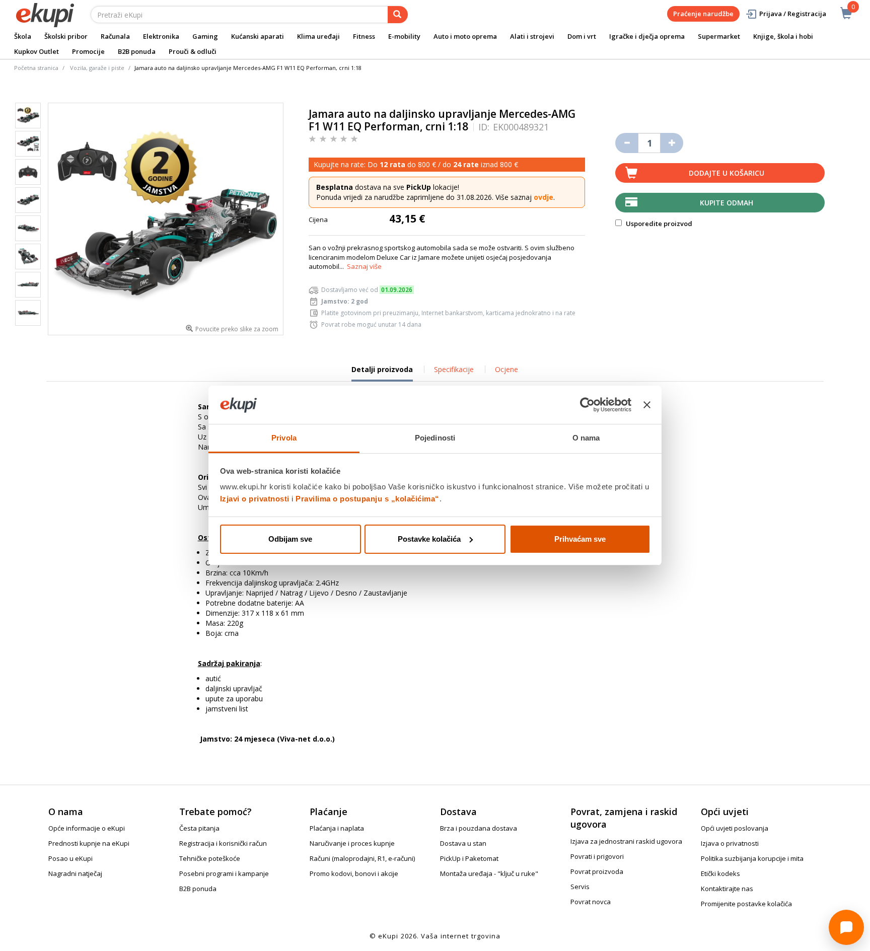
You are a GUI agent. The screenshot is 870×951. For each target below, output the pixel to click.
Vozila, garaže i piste (97, 67)
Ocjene (506, 369)
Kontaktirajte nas (727, 888)
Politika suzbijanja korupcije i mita (752, 858)
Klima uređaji (318, 36)
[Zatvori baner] (646, 404)
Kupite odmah (726, 202)
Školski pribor (66, 36)
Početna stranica (36, 67)
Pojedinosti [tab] (435, 437)
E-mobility (404, 36)
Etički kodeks (720, 873)
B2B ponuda (137, 51)
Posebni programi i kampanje (224, 873)
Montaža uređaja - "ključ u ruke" (489, 873)
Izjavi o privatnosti (254, 498)
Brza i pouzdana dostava (478, 828)
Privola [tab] (284, 437)
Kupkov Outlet (36, 51)
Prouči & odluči (192, 51)
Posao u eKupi (70, 858)
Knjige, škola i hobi (783, 36)
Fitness (364, 36)
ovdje (543, 197)
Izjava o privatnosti (730, 843)
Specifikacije (454, 369)
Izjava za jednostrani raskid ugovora (626, 841)
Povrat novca (590, 901)
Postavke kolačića (429, 539)
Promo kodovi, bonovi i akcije (354, 873)
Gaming (205, 36)
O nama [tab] (586, 437)
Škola (22, 36)
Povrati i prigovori (597, 856)
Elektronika (161, 36)
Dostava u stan (463, 843)
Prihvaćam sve (580, 539)
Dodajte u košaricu (726, 173)
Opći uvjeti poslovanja (734, 828)
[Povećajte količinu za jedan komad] (672, 143)
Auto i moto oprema (465, 36)
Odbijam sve (290, 539)
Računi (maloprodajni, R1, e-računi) (362, 858)
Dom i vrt (581, 36)
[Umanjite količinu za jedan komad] (626, 143)
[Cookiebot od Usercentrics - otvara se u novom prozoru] (587, 404)
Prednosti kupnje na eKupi (88, 843)
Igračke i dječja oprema (647, 36)
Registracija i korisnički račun (223, 843)
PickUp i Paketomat (469, 858)
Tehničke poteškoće (209, 858)
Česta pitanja (199, 828)
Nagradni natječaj (75, 873)
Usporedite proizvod (658, 223)
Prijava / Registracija (792, 13)
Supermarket (719, 36)
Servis (580, 886)
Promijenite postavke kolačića (746, 903)
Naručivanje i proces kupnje (352, 843)
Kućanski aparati (257, 36)
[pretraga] (398, 14)
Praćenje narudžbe (703, 13)
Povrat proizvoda (596, 871)
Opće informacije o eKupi (86, 828)
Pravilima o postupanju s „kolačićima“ (368, 498)
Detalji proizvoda (382, 373)
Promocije (88, 51)
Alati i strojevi (532, 36)
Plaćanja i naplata (337, 828)
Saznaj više (364, 266)
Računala (115, 36)
